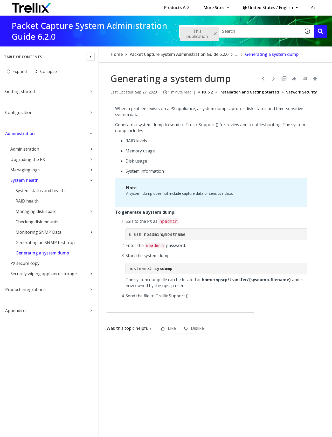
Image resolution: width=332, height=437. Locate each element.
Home (116, 54)
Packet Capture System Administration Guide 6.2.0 (179, 54)
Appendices (16, 310)
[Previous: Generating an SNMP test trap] (263, 78)
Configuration (18, 112)
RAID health (27, 201)
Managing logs (25, 170)
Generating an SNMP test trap (45, 242)
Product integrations (25, 289)
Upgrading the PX (27, 159)
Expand (19, 71)
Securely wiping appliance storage (43, 274)
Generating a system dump (42, 253)
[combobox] (240, 31)
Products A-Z (177, 7)
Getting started (20, 91)
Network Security (301, 92)
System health (24, 180)
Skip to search (125, 6)
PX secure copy (24, 263)
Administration (20, 133)
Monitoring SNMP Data (38, 232)
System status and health (40, 190)
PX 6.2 (207, 92)
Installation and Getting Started (249, 92)
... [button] (236, 54)
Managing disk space (36, 211)
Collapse (48, 71)
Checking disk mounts (37, 222)
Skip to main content (86, 6)
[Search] (320, 31)
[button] (313, 8)
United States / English (270, 7)
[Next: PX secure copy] (273, 78)
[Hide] (91, 57)
